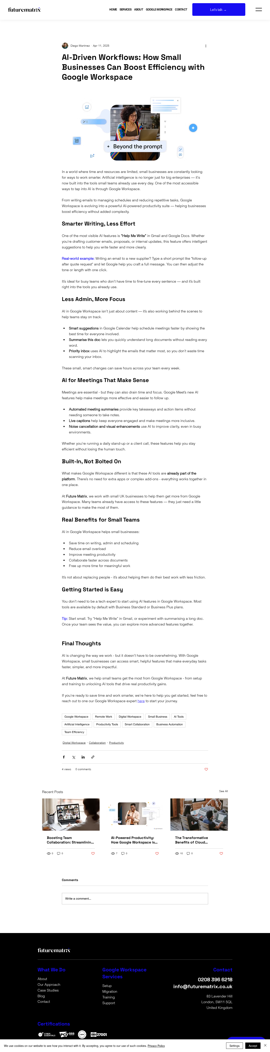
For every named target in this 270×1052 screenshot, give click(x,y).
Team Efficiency (74, 732)
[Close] (265, 1046)
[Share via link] (93, 757)
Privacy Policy (156, 1046)
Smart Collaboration (137, 724)
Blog (41, 996)
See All (223, 791)
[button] (139, 9)
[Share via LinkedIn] (83, 757)
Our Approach (49, 984)
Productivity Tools (107, 724)
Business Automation (169, 724)
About (42, 979)
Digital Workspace (130, 716)
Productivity (116, 742)
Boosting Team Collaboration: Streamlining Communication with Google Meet (70, 839)
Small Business (157, 716)
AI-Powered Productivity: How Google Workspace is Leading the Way (133, 839)
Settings (234, 1046)
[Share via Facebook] (64, 757)
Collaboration (97, 742)
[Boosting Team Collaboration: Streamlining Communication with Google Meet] (71, 814)
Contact (44, 1001)
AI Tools (179, 716)
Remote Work (103, 716)
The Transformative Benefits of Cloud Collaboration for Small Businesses (194, 839)
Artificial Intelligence (77, 724)
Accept (253, 1046)
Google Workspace (76, 716)
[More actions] (205, 45)
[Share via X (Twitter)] (73, 757)
